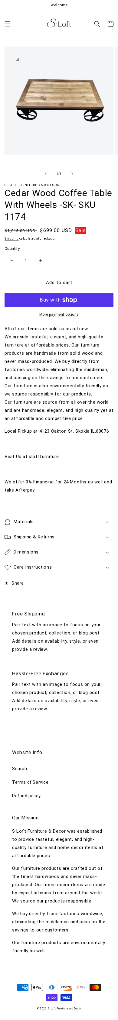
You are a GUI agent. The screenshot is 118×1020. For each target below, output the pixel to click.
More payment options (59, 314)
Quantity (12, 248)
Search (19, 768)
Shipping (12, 238)
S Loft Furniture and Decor (64, 1008)
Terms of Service (30, 782)
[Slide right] (72, 173)
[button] (7, 24)
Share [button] (17, 583)
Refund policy (26, 795)
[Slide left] (45, 173)
